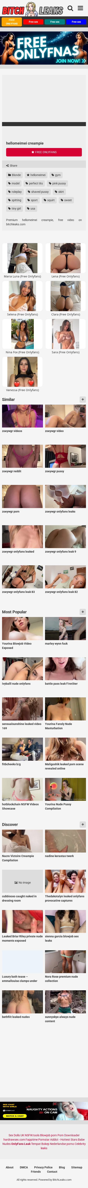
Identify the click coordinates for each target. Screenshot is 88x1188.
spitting (16, 200)
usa (32, 208)
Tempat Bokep (40, 1143)
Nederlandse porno (62, 1143)
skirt (61, 191)
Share (13, 165)
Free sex (33, 21)
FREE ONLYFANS (12, 22)
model (15, 183)
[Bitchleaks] (32, 11)
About (10, 1167)
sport (34, 200)
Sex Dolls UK (16, 1135)
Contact (52, 1171)
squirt (51, 200)
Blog (62, 1167)
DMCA (24, 1167)
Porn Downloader (69, 1135)
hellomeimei (37, 175)
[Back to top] (80, 1180)
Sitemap (76, 1167)
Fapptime (32, 1139)
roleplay (16, 191)
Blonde (16, 175)
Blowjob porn (48, 1135)
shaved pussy (40, 191)
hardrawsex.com (14, 1139)
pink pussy (59, 183)
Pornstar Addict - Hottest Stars (57, 1139)
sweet (68, 200)
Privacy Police (43, 1167)
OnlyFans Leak (20, 1143)
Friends (36, 1171)
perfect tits (35, 183)
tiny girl (16, 208)
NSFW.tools (32, 1135)
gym (57, 175)
